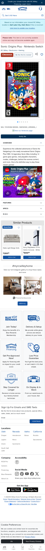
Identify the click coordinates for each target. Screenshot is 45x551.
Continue (36, 421)
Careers (4, 466)
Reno (14, 440)
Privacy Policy (30, 537)
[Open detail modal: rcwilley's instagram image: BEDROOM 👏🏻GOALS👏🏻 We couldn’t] (33, 286)
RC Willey (4, 50)
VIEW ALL (22, 303)
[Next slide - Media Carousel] (39, 287)
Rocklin (36, 435)
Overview (7, 143)
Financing (5, 470)
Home (5, 499)
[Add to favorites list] (41, 54)
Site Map (34, 504)
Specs (5, 208)
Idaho (27, 431)
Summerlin (16, 444)
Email (3, 418)
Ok (11, 541)
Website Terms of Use (28, 499)
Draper (3, 435)
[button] (9, 2)
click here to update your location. (22, 28)
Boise (26, 435)
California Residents (23, 501)
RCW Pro (4, 462)
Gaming (21, 50)
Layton (3, 440)
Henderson (16, 435)
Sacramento (37, 440)
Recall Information (14, 499)
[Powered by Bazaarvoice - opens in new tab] (22, 298)
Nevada (16, 431)
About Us (4, 479)
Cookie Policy (35, 501)
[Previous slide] (4, 91)
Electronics (13, 50)
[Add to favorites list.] (19, 228)
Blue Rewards (6, 474)
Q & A (5, 214)
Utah (3, 431)
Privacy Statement (10, 501)
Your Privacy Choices (33, 541)
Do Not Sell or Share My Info (21, 504)
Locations (5, 428)
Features (7, 203)
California (37, 431)
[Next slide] (41, 91)
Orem (3, 444)
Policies (38, 499)
